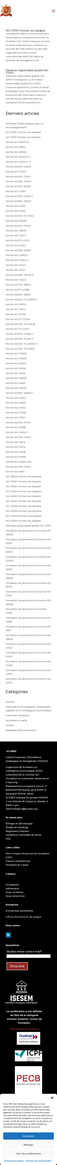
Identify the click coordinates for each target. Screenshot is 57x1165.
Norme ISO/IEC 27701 (18, 422)
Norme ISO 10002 (16, 398)
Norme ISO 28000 (16, 230)
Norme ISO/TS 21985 (17, 289)
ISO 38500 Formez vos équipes (23, 476)
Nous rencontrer (15, 896)
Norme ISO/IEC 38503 (18, 294)
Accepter (28, 1136)
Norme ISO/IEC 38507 (18, 284)
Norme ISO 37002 (16, 358)
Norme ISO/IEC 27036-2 (19, 275)
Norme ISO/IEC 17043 (18, 225)
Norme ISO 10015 (15, 447)
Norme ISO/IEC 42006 (18, 166)
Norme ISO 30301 (16, 373)
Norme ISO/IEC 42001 (18, 186)
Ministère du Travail (17, 864)
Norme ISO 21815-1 (16, 304)
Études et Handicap (17, 827)
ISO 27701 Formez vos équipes (23, 132)
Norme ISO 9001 (15, 471)
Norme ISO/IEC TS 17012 (20, 215)
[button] (52, 1097)
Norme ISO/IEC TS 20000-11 (22, 343)
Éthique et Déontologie (19, 823)
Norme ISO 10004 (16, 402)
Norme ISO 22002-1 (17, 432)
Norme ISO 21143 (15, 270)
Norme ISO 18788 (16, 427)
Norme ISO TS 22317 (17, 329)
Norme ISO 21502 (16, 407)
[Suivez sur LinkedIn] (8, 934)
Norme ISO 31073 (16, 235)
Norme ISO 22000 (16, 388)
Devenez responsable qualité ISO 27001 (27, 71)
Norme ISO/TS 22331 (17, 240)
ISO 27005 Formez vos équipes (23, 511)
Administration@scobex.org (22, 808)
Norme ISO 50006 (16, 220)
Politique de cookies (14, 1160)
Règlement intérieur (17, 831)
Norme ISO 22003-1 (17, 255)
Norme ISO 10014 (15, 442)
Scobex (10, 725)
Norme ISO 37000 (16, 353)
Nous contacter (14, 892)
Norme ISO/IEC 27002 (18, 181)
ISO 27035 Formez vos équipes (23, 506)
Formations (12, 884)
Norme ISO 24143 (16, 265)
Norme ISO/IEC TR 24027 (20, 348)
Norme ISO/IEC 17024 (18, 466)
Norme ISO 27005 (16, 412)
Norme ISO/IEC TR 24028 (20, 324)
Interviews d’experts (17, 715)
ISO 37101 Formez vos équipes (23, 137)
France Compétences (18, 861)
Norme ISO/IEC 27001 (18, 176)
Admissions (12, 888)
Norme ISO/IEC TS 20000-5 (21, 299)
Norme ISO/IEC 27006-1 (19, 333)
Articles (10, 701)
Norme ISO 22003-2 (17, 260)
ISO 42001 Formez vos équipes (23, 496)
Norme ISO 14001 (15, 383)
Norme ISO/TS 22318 (17, 319)
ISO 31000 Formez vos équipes (23, 491)
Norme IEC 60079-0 (17, 142)
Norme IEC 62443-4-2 (18, 161)
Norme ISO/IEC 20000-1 (19, 393)
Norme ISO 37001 (16, 171)
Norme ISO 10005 (16, 452)
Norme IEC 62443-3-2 (18, 156)
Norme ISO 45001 (16, 206)
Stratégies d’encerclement (21, 730)
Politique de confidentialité (38, 1160)
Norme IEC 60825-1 (17, 152)
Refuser (28, 1144)
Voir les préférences (28, 1153)
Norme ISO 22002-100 (19, 461)
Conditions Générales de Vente (23, 834)
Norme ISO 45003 (16, 363)
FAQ (8, 838)
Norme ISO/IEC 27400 (18, 250)
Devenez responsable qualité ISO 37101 (28, 525)
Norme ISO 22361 (16, 245)
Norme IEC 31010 (15, 309)
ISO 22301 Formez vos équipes (23, 501)
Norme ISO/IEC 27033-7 (19, 338)
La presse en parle (16, 720)
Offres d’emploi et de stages (23, 916)
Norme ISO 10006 (16, 456)
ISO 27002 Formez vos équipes (24, 516)
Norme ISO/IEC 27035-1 (19, 196)
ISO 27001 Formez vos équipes (25, 30)
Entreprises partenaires (19, 910)
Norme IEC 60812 (16, 147)
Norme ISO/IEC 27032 (18, 201)
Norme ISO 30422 (16, 279)
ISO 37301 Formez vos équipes (23, 486)
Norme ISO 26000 (16, 378)
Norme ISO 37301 (16, 211)
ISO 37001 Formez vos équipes (23, 481)
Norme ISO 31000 (16, 368)
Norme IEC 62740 (16, 314)
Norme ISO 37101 (15, 417)
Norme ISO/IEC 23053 (18, 437)
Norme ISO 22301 (16, 191)
